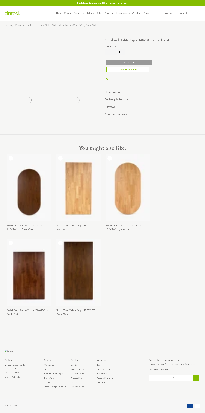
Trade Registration (105, 369)
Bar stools (78, 13)
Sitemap (101, 382)
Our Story (75, 365)
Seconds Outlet (77, 386)
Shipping (48, 369)
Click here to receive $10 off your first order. (102, 3)
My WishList (102, 373)
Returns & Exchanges (53, 373)
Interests (156, 378)
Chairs (67, 13)
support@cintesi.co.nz (14, 377)
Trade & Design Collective (55, 386)
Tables (90, 13)
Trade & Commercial (106, 378)
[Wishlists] (191, 13)
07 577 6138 (14, 372)
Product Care (76, 378)
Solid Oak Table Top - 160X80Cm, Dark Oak (77, 312)
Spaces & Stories (77, 373)
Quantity (110, 46)
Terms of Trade (50, 382)
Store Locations (77, 369)
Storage (109, 13)
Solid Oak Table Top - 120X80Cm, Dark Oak (28, 312)
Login (99, 365)
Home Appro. (50, 378)
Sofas (99, 13)
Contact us (49, 365)
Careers (74, 382)
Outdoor (136, 13)
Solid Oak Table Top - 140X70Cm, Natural (77, 227)
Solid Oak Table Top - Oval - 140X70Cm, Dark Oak (24, 227)
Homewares (123, 13)
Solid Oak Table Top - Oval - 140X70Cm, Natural (123, 227)
